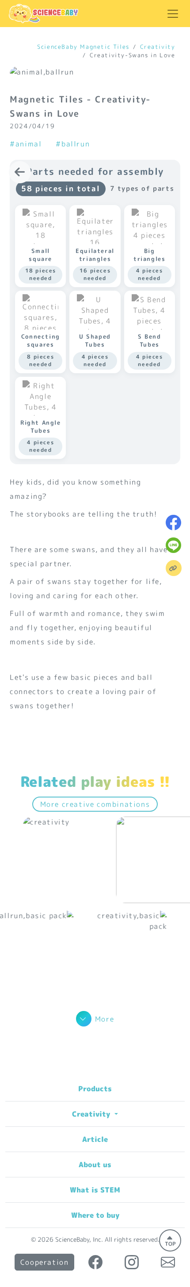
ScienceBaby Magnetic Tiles (83, 47)
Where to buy (95, 1215)
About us (95, 1164)
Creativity (157, 47)
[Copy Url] (174, 568)
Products (95, 1089)
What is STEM (95, 1190)
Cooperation (44, 1262)
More (104, 1019)
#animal (26, 144)
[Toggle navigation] (173, 13)
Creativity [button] (92, 1114)
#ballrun (73, 144)
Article (95, 1139)
